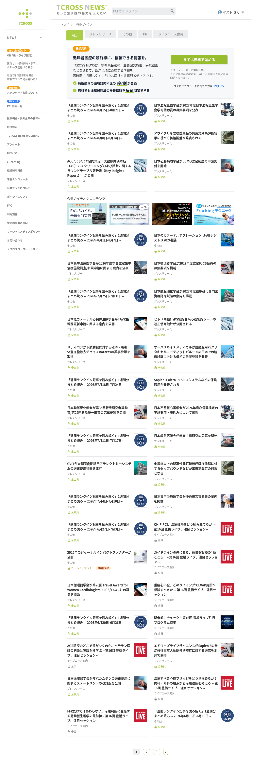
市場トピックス (84, 24)
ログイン (219, 86)
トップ (65, 24)
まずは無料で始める (199, 59)
